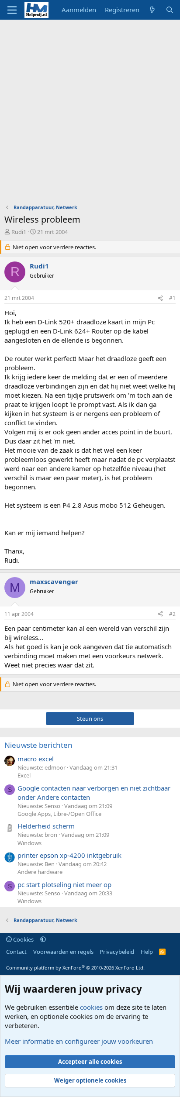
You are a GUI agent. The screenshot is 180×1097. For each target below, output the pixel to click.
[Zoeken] (169, 10)
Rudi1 (18, 232)
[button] (43, 939)
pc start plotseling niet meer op (64, 884)
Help (147, 952)
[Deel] (160, 298)
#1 (172, 298)
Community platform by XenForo (75, 967)
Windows (29, 843)
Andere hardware (39, 872)
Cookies (23, 939)
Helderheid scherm (46, 826)
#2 (172, 614)
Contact (16, 952)
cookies (91, 1007)
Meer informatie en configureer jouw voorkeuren (79, 1041)
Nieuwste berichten (38, 745)
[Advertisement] (90, 114)
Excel (24, 775)
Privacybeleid (117, 952)
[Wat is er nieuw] (152, 10)
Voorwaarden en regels (63, 952)
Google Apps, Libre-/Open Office (59, 814)
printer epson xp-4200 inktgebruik (69, 855)
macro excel (35, 758)
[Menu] (12, 10)
